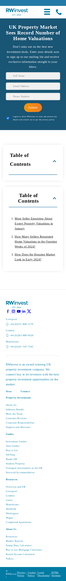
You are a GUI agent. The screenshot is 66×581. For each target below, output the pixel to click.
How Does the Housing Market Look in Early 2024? (35, 257)
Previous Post (20, 283)
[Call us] (59, 12)
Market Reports (14, 541)
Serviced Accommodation (20, 472)
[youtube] (19, 312)
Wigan (9, 517)
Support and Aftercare (18, 427)
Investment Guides (16, 441)
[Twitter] (29, 312)
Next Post (48, 283)
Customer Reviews (16, 418)
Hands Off (11, 459)
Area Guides (13, 445)
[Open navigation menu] (47, 12)
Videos (10, 558)
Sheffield (11, 509)
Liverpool (11, 491)
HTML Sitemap (56, 574)
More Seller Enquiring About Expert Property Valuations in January (34, 223)
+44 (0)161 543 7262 (21, 346)
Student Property (15, 463)
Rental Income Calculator (20, 554)
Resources (11, 536)
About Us (11, 405)
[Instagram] (13, 312)
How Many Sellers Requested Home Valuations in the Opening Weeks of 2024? (36, 241)
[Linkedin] (24, 312)
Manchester (12, 504)
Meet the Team (14, 413)
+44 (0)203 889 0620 (21, 335)
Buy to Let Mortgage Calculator (24, 549)
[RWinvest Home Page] (17, 307)
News (9, 391)
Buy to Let (12, 450)
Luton (9, 500)
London (10, 495)
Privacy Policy (21, 574)
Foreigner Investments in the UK (24, 468)
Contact (25, 391)
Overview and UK (16, 486)
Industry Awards (15, 409)
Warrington (12, 513)
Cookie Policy (32, 574)
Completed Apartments (19, 522)
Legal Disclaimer (44, 574)
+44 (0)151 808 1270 (21, 324)
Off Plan (10, 454)
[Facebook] (8, 312)
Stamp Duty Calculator (19, 545)
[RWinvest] (17, 14)
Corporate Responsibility (20, 422)
